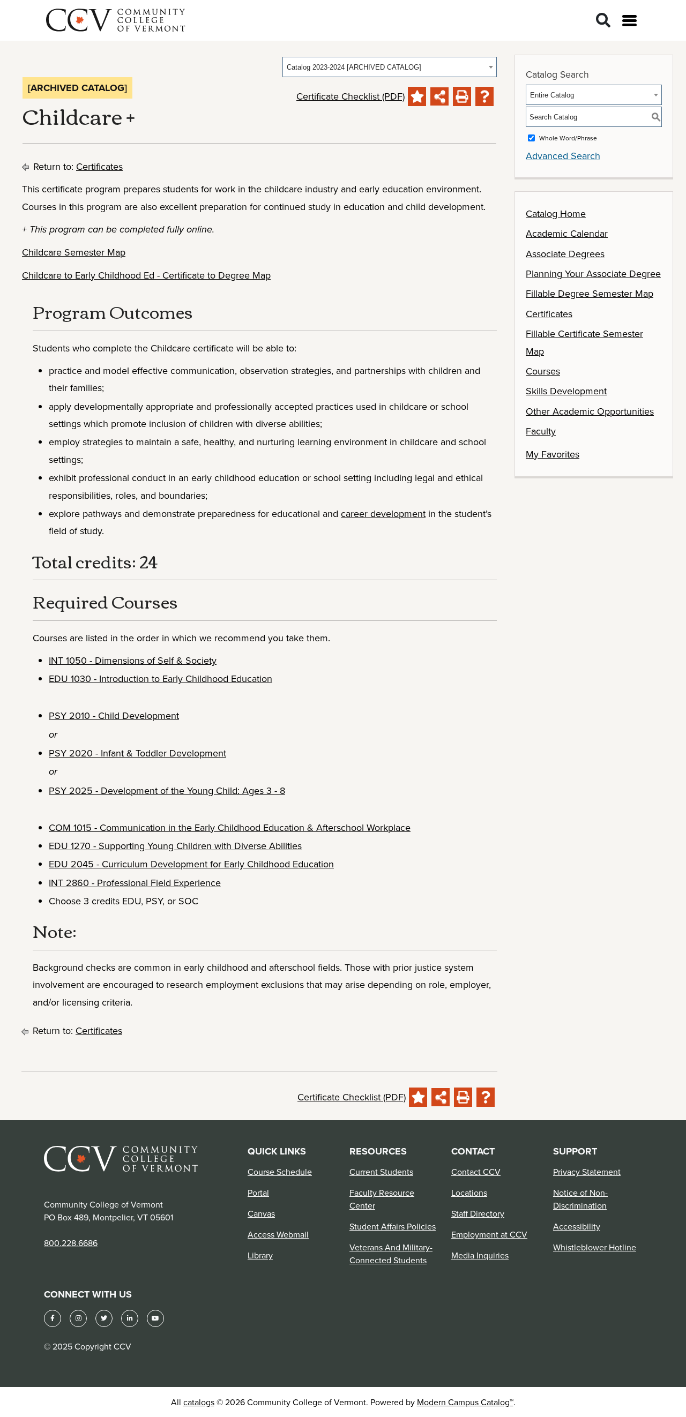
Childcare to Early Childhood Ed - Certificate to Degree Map (146, 275)
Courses (543, 371)
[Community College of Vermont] (115, 18)
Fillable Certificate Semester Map (584, 342)
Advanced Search (563, 155)
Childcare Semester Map (73, 252)
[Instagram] (78, 1318)
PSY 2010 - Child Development (114, 715)
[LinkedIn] (129, 1318)
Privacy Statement (587, 1172)
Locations (469, 1192)
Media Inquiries (480, 1255)
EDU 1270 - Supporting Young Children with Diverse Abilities (175, 845)
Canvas (261, 1213)
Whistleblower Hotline (594, 1247)
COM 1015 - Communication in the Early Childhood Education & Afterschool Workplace (230, 827)
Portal (258, 1192)
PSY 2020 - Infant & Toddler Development (137, 753)
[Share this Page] (439, 96)
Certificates (99, 166)
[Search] (603, 21)
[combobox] (389, 67)
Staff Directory (477, 1213)
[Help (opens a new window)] (484, 96)
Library (260, 1255)
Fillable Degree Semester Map (589, 293)
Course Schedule (280, 1172)
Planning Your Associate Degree (593, 273)
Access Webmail (278, 1234)
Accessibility (576, 1226)
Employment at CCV (489, 1234)
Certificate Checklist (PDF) (350, 96)
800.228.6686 (71, 1243)
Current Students (381, 1172)
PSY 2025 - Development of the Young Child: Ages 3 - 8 (167, 790)
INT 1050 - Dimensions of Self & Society (133, 660)
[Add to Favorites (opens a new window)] (417, 96)
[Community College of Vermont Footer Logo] (121, 1158)
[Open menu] (629, 20)
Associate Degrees (565, 253)
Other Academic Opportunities (590, 411)
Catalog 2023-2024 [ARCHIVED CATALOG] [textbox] (354, 67)
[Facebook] (52, 1318)
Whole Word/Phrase (568, 138)
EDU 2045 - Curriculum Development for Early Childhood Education (191, 864)
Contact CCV (476, 1172)
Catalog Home (556, 213)
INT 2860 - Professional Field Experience (135, 882)
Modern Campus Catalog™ (465, 1402)
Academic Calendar (567, 233)
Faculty (541, 431)
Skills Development (566, 391)
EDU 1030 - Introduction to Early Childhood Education (160, 678)
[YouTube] (155, 1318)
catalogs (198, 1402)
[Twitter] (104, 1318)
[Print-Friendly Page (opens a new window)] (462, 96)
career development (383, 513)
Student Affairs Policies (392, 1226)
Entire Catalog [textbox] (552, 95)
